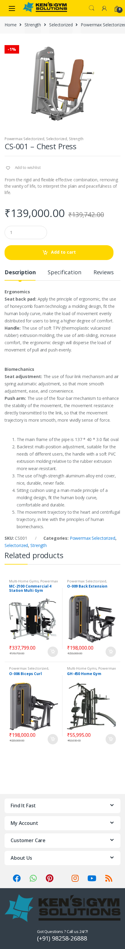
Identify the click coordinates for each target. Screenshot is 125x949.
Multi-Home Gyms (24, 581)
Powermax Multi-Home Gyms (33, 583)
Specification (64, 272)
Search (91, 8)
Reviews (103, 272)
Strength (33, 25)
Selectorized (61, 25)
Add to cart (63, 252)
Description (20, 272)
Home (10, 25)
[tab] (20, 274)
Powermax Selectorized (24, 138)
